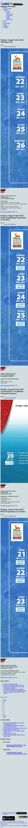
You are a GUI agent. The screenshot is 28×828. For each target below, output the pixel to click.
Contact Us (4, 824)
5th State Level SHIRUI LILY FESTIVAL (14, 685)
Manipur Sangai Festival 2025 (11, 684)
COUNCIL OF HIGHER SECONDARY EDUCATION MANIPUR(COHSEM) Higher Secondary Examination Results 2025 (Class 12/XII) (15, 691)
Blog (10, 822)
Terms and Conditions (11, 821)
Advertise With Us (4, 822)
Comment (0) (9, 211)
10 (4, 714)
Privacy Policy (3, 821)
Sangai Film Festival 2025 (10, 733)
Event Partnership (20, 821)
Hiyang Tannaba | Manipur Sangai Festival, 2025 (15, 728)
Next (5, 715)
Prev (5, 701)
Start (5, 699)
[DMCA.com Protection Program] (21, 817)
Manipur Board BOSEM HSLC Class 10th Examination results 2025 (14, 687)
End (5, 717)
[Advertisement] (14, 21)
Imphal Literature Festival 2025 (11, 729)
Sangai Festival (12, 46)
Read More (3, 211)
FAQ (12, 822)
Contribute (21, 822)
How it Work (16, 822)
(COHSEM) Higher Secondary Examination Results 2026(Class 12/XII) (14, 726)
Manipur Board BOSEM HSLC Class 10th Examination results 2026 (14, 723)
